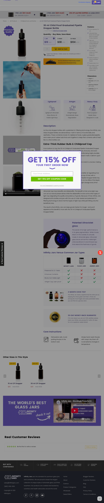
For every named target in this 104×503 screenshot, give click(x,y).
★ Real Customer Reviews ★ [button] (2, 253)
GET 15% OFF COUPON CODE (52, 179)
